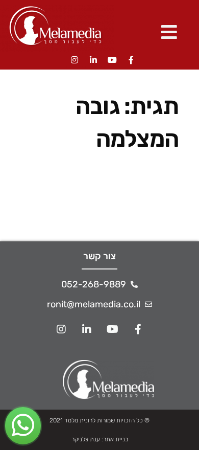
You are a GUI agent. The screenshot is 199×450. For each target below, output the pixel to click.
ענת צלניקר (85, 439)
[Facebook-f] (131, 60)
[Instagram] (74, 60)
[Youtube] (112, 60)
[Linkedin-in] (93, 60)
